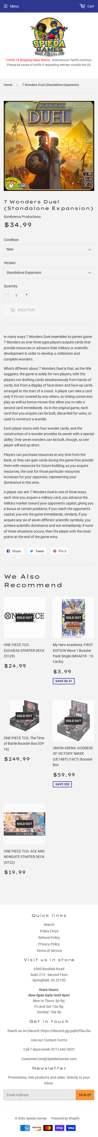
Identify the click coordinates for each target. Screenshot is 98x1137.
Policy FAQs (49, 931)
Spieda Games (36, 1118)
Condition (11, 240)
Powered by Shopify (65, 1118)
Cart (90, 6)
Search (49, 925)
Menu (14, 6)
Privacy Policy (49, 944)
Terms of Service (49, 951)
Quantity (10, 286)
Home (8, 85)
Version (10, 263)
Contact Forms (55, 1040)
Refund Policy (49, 938)
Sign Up (85, 1095)
